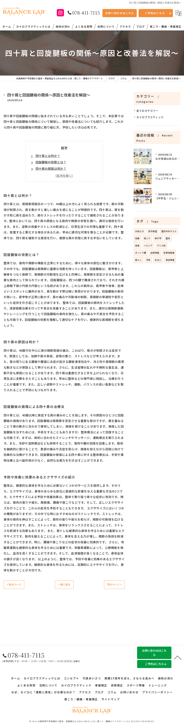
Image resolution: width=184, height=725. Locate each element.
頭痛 (137, 238)
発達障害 (170, 259)
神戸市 (158, 238)
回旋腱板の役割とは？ (51, 162)
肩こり (147, 238)
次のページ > (114, 584)
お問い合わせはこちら (119, 13)
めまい (158, 259)
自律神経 (154, 252)
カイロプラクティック (150, 117)
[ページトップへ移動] (177, 657)
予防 (148, 259)
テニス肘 (161, 245)
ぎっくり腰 (140, 252)
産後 (137, 245)
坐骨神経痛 (169, 252)
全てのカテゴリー (147, 110)
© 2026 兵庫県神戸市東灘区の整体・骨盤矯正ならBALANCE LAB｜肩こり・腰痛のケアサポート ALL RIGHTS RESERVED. (92, 721)
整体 (168, 238)
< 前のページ (13, 584)
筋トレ (138, 259)
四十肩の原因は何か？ (51, 168)
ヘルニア (148, 245)
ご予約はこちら (155, 13)
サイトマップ (111, 699)
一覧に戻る (64, 584)
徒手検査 (152, 231)
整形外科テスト (169, 231)
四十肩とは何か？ (48, 156)
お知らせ (139, 231)
